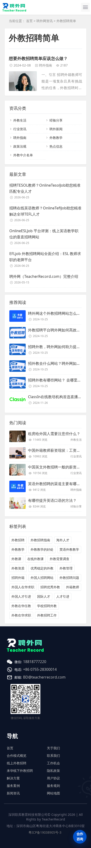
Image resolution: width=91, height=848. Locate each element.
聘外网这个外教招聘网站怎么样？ (56, 313)
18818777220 (34, 661)
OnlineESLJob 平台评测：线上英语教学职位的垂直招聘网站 (43, 233)
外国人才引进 (21, 596)
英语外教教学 (69, 549)
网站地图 (53, 793)
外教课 (16, 559)
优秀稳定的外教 (42, 568)
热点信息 (56, 146)
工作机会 (53, 763)
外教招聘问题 (69, 577)
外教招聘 (17, 540)
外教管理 (66, 568)
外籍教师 (72, 587)
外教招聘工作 (47, 615)
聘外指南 (45, 65)
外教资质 (17, 568)
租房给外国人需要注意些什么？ (54, 433)
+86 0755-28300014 (40, 669)
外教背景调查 (59, 559)
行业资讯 (19, 129)
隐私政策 (53, 770)
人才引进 (62, 596)
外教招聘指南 (40, 540)
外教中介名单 (23, 155)
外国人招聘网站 (42, 577)
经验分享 (56, 120)
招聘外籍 (17, 577)
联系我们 (53, 755)
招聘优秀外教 (50, 587)
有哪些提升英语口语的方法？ (52, 500)
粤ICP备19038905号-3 (44, 832)
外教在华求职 (21, 615)
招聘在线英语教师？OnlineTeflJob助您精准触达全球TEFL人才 (45, 211)
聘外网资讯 (44, 21)
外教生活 (19, 120)
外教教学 (56, 137)
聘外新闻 (56, 129)
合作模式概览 (16, 755)
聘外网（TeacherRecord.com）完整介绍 (43, 276)
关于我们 (53, 748)
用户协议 (53, 778)
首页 (29, 21)
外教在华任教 (21, 606)
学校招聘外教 (47, 606)
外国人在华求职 (22, 587)
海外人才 (62, 540)
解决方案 (13, 778)
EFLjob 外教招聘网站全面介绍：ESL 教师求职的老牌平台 (45, 256)
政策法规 (19, 146)
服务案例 (13, 785)
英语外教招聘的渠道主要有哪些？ (56, 483)
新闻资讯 (13, 793)
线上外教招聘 (16, 763)
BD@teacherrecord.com (44, 677)
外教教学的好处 (42, 549)
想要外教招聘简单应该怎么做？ (38, 58)
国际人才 (43, 596)
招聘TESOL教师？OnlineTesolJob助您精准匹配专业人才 (44, 188)
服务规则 (53, 785)
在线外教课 (35, 559)
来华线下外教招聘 (20, 770)
